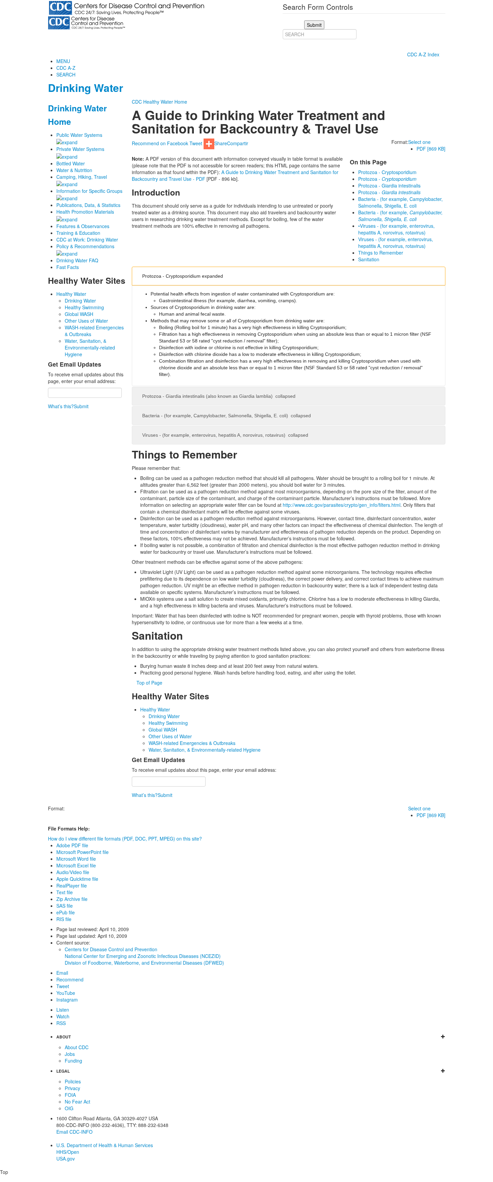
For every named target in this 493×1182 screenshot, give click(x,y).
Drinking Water (85, 87)
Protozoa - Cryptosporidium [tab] (182, 276)
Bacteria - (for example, (400, 215)
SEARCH (65, 74)
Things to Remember (380, 252)
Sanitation (368, 259)
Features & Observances (82, 226)
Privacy (72, 1088)
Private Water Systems (80, 149)
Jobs (70, 1054)
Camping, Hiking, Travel (81, 176)
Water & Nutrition (74, 170)
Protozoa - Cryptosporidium (387, 172)
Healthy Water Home (165, 101)
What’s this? (61, 406)
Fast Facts (67, 267)
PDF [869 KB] (431, 148)
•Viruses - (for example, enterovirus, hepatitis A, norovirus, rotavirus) (396, 229)
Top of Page (149, 682)
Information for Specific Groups (89, 190)
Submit (81, 406)
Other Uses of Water (86, 320)
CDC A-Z (65, 67)
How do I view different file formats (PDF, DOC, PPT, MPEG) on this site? (125, 838)
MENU (63, 61)
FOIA (70, 1094)
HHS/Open (67, 1151)
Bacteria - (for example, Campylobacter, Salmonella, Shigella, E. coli (400, 202)
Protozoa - (387, 178)
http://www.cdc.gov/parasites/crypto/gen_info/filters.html (341, 504)
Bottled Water (70, 163)
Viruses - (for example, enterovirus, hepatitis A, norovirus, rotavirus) (395, 242)
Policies (73, 1081)
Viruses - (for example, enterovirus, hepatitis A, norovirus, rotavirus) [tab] (225, 435)
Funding (73, 1060)
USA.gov (65, 1158)
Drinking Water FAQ (77, 260)
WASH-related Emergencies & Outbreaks (192, 743)
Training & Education (78, 232)
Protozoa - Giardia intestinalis (389, 185)
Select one (419, 142)
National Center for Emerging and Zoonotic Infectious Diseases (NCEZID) (143, 956)
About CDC (77, 1047)
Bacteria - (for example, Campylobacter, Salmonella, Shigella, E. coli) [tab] (226, 415)
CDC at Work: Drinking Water (87, 239)
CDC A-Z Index (424, 54)
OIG (69, 1108)
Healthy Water (71, 293)
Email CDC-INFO (74, 1131)
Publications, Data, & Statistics (88, 205)
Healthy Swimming (84, 307)
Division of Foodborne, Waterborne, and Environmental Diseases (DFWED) (144, 962)
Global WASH (79, 314)
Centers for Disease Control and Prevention (111, 949)
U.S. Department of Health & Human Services (104, 1145)
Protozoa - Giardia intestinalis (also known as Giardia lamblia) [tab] (218, 396)
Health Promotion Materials (85, 211)
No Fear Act (77, 1101)
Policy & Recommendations (85, 246)
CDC (137, 101)
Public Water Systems (79, 134)
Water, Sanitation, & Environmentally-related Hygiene (90, 347)
